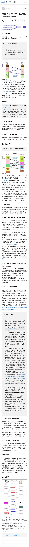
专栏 (10, 2)
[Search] (14, 2)
